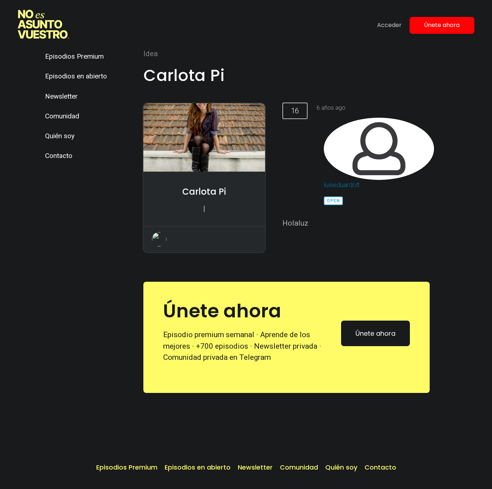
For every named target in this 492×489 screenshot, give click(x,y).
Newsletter (61, 96)
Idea (150, 53)
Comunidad (62, 116)
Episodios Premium (74, 56)
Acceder (389, 25)
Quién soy (60, 136)
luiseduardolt (342, 185)
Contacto (58, 155)
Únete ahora (442, 25)
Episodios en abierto (76, 76)
